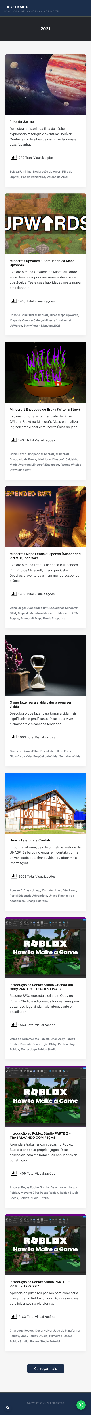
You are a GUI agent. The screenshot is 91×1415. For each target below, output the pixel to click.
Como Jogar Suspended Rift (29, 608)
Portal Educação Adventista (28, 895)
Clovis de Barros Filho (24, 751)
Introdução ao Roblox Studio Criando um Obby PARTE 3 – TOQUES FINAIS (41, 987)
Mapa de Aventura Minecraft (37, 613)
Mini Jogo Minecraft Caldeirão (58, 459)
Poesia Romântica (33, 177)
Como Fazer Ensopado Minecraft (32, 454)
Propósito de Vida (45, 756)
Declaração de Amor (46, 171)
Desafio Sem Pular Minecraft (29, 315)
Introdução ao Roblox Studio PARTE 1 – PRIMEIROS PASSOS (40, 1284)
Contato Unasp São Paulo (59, 890)
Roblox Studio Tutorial (34, 1198)
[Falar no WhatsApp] (81, 1405)
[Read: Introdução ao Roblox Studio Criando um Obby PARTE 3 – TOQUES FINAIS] (45, 947)
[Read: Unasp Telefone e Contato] (45, 803)
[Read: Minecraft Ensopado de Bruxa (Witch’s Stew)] (45, 372)
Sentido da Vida (69, 756)
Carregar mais (45, 1368)
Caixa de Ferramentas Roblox (29, 1039)
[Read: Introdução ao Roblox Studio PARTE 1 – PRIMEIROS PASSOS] (45, 1245)
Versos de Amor (57, 177)
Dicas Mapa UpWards (64, 315)
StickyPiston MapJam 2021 (42, 325)
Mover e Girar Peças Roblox (39, 1192)
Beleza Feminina (20, 171)
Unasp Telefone (37, 901)
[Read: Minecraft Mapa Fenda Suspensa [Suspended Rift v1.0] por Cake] (45, 517)
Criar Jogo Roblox (22, 1330)
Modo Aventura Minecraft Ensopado (34, 464)
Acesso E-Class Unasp (25, 890)
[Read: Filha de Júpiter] (45, 85)
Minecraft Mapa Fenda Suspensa (43, 618)
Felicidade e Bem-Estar (55, 751)
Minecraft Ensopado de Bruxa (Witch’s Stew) (45, 410)
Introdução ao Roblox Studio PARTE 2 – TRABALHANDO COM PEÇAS (40, 1135)
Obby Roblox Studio (34, 1336)
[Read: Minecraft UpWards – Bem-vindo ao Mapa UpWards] (45, 224)
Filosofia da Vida (21, 756)
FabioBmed (16, 7)
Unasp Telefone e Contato (30, 840)
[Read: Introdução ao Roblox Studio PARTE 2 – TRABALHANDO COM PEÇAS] (45, 1096)
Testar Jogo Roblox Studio (38, 1049)
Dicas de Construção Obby (38, 1044)
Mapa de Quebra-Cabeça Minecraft (34, 320)
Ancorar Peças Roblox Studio (29, 1187)
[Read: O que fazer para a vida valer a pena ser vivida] (45, 665)
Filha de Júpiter (22, 122)
